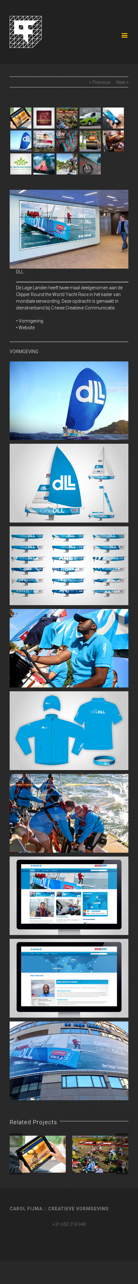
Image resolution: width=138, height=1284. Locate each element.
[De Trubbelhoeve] (44, 118)
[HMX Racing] (67, 118)
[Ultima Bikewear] (113, 141)
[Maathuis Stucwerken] (90, 118)
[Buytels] (44, 141)
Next (120, 82)
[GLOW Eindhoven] (67, 141)
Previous (101, 82)
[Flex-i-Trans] (44, 163)
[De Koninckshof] (21, 163)
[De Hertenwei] (21, 118)
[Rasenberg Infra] (90, 141)
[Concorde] (90, 163)
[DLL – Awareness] (113, 118)
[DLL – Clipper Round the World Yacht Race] (21, 141)
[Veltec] (67, 163)
